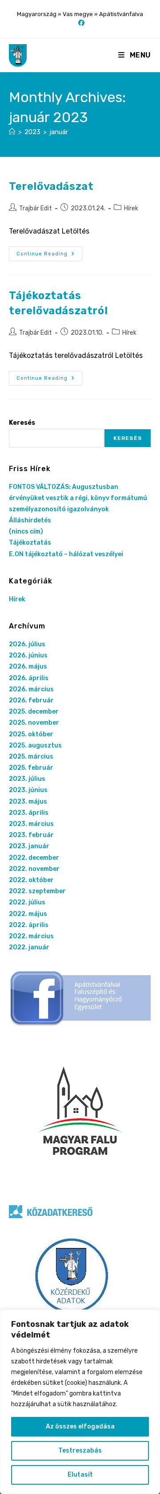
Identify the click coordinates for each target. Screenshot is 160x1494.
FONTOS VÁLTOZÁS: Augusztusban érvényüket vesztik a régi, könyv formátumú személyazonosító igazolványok (78, 498)
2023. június (28, 790)
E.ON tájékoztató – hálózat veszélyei (66, 554)
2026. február (31, 700)
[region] (80, 1401)
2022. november (34, 869)
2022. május (28, 914)
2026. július (27, 644)
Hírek (131, 208)
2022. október (31, 880)
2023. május (28, 801)
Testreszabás (80, 1450)
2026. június (28, 655)
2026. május (28, 666)
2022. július (27, 902)
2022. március (31, 936)
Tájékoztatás (30, 542)
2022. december (34, 858)
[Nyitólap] (12, 132)
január (58, 132)
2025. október (31, 734)
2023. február (31, 835)
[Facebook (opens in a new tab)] (80, 23)
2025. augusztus (35, 745)
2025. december (34, 711)
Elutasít (80, 1474)
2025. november (34, 722)
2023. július (27, 779)
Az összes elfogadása (80, 1426)
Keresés (22, 423)
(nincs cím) (26, 531)
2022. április (28, 925)
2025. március (31, 756)
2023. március (31, 824)
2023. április (28, 813)
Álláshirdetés (30, 520)
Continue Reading (49, 254)
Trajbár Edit (35, 208)
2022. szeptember (37, 891)
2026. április (28, 678)
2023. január (29, 846)
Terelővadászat (51, 186)
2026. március (31, 689)
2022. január (29, 947)
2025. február (31, 768)
